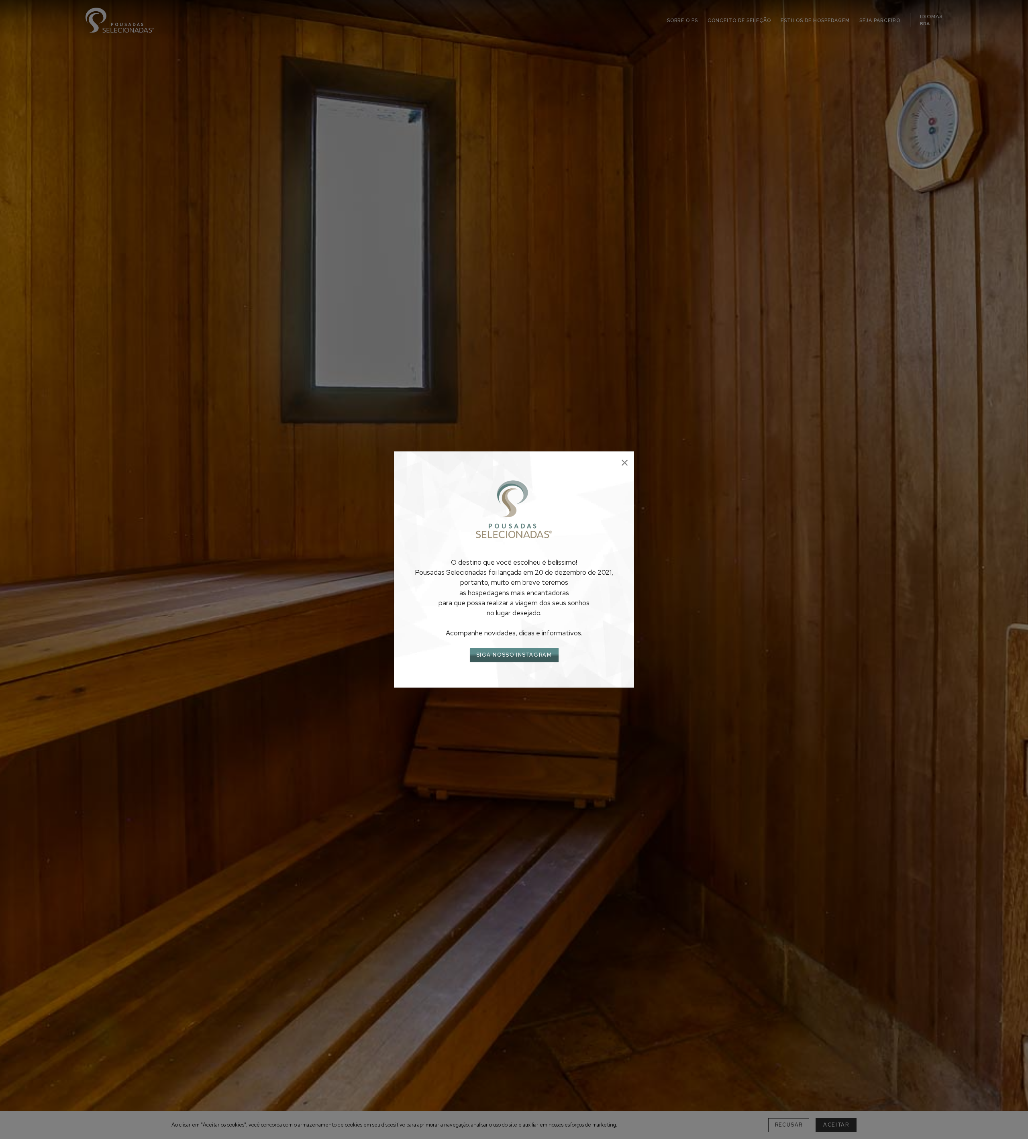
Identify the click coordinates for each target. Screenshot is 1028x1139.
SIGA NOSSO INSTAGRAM (514, 654)
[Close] (624, 462)
